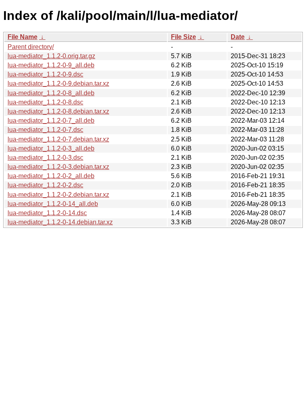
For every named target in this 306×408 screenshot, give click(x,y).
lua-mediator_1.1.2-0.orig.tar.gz (51, 56)
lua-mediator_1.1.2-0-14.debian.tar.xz (60, 222)
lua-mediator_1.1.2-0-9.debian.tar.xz (58, 83)
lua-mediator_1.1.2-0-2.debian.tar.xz (58, 194)
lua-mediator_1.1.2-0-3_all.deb (51, 148)
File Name (22, 36)
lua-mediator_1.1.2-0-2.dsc (45, 185)
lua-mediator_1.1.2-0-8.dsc (45, 102)
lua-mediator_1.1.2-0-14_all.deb (53, 203)
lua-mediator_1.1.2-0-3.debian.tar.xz (58, 166)
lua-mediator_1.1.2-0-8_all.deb (51, 93)
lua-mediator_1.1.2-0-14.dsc (47, 213)
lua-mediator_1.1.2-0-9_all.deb (51, 65)
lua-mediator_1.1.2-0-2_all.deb (51, 176)
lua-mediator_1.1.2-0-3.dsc (45, 157)
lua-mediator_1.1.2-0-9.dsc (45, 74)
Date (238, 36)
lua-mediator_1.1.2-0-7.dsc (45, 129)
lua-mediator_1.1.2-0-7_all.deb (51, 120)
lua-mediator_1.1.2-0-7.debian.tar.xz (58, 139)
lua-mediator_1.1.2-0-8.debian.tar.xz (58, 111)
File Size (183, 36)
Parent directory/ (31, 46)
